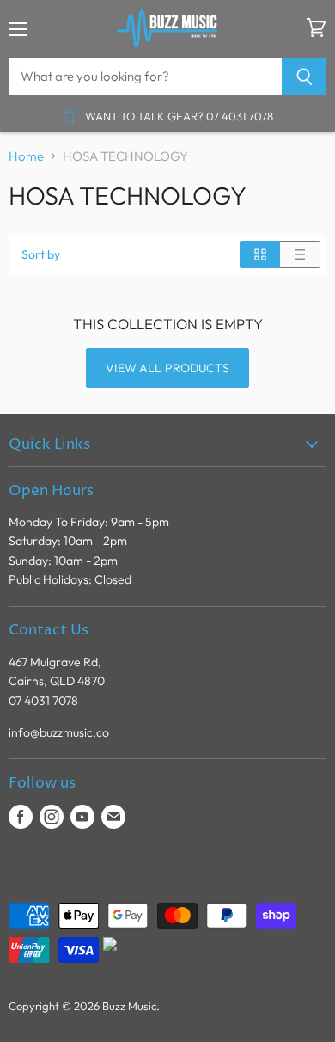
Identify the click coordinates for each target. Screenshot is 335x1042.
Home (26, 156)
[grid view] (260, 254)
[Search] (304, 76)
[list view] (300, 254)
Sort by (40, 254)
